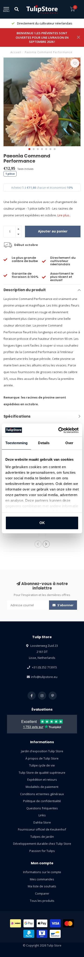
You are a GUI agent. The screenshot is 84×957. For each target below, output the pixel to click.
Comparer (42, 893)
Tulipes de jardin (42, 836)
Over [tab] (69, 443)
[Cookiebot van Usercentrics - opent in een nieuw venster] (59, 430)
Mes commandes (42, 879)
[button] (29, 149)
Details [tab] (43, 443)
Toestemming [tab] (16, 443)
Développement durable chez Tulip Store (42, 843)
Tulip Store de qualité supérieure (42, 772)
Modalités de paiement (42, 787)
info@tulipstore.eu (44, 677)
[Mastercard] (68, 923)
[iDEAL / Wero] (15, 923)
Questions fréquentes (42, 808)
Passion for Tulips (42, 851)
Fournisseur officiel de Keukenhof (42, 829)
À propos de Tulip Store (42, 758)
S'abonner (65, 605)
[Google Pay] (28, 923)
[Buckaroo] (42, 934)
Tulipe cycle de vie (42, 765)
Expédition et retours (42, 779)
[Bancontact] (55, 934)
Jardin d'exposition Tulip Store (42, 751)
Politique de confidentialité (42, 801)
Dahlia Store (42, 822)
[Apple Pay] (42, 923)
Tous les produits (42, 901)
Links (42, 815)
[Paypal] (28, 934)
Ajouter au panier (52, 231)
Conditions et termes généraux (42, 794)
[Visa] (55, 923)
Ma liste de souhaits (42, 886)
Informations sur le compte (42, 872)
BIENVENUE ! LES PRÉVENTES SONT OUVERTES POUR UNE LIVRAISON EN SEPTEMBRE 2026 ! (42, 37)
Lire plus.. (64, 215)
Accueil (15, 52)
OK (42, 523)
